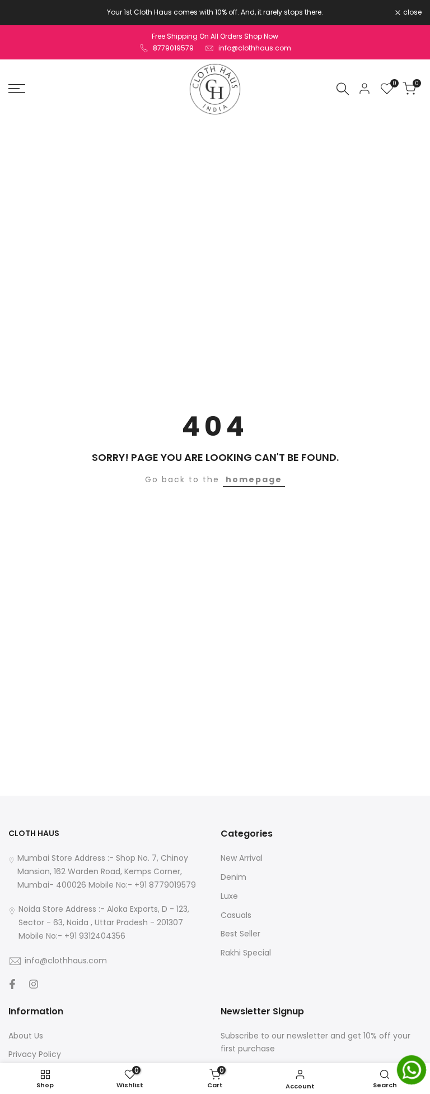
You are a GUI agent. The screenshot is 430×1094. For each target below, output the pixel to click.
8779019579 (173, 48)
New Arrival (242, 858)
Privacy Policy (34, 1054)
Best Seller (240, 933)
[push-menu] (16, 88)
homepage (254, 479)
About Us (25, 1035)
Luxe (229, 896)
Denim (233, 877)
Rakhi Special (246, 952)
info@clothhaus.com (254, 48)
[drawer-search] (342, 88)
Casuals (236, 915)
